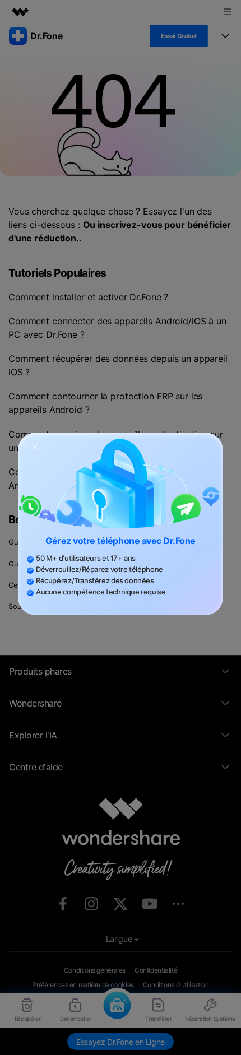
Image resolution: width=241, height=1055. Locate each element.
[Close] (34, 445)
